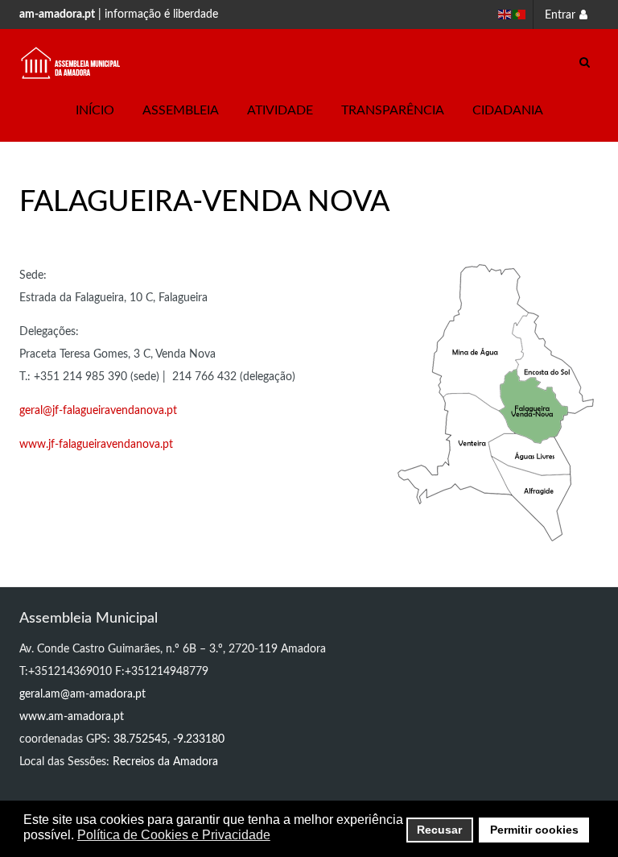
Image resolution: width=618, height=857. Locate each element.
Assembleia (180, 110)
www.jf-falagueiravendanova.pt (96, 444)
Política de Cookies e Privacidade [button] (173, 835)
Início (95, 110)
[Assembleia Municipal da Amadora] (70, 63)
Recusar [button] (439, 829)
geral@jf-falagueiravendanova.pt (98, 410)
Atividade (280, 110)
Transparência (392, 110)
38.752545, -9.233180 (169, 739)
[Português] (520, 14)
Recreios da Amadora (165, 762)
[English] (505, 14)
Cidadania (507, 110)
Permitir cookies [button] (534, 829)
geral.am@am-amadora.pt (82, 694)
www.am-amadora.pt (71, 716)
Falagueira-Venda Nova (204, 202)
